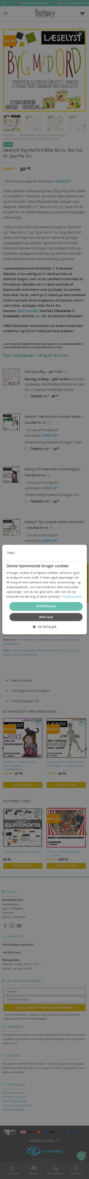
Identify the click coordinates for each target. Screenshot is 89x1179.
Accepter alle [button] (46, 606)
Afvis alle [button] (46, 617)
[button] (44, 626)
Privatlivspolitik (71, 597)
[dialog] (44, 590)
